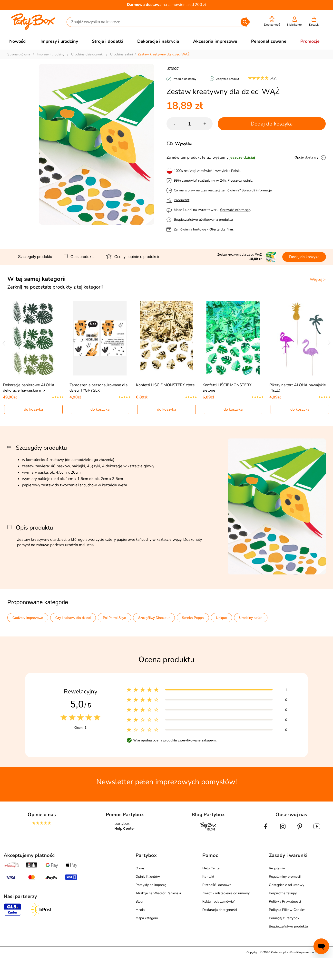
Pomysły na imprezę (151, 885)
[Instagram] (283, 830)
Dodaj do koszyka (272, 123)
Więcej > (318, 279)
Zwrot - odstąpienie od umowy (226, 893)
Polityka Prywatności (285, 901)
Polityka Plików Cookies (287, 909)
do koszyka (33, 409)
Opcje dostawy (306, 157)
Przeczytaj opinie (239, 180)
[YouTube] (317, 830)
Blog (139, 901)
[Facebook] (266, 830)
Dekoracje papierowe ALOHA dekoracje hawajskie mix (29, 387)
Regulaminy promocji (285, 876)
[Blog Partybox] (208, 830)
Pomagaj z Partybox (284, 918)
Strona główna (18, 54)
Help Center (211, 868)
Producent (181, 200)
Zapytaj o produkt (227, 79)
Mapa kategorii (147, 918)
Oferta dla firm (221, 229)
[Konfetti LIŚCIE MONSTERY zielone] (233, 338)
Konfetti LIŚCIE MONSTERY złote (165, 385)
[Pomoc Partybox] (125, 830)
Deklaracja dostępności (219, 909)
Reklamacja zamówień (218, 901)
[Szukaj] (245, 22)
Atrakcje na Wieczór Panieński (158, 893)
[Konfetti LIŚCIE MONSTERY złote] (166, 338)
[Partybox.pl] (33, 29)
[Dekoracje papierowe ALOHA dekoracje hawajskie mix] (33, 338)
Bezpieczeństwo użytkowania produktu (203, 219)
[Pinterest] (300, 830)
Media (140, 909)
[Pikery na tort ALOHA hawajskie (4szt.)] (299, 338)
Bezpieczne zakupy (283, 893)
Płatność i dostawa (216, 885)
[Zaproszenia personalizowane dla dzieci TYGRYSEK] (100, 338)
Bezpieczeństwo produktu (288, 926)
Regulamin (277, 868)
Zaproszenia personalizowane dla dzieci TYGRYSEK (98, 387)
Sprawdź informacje (257, 190)
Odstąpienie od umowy (286, 885)
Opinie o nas (42, 814)
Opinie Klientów (148, 876)
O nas (140, 868)
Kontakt (208, 876)
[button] (272, 21)
